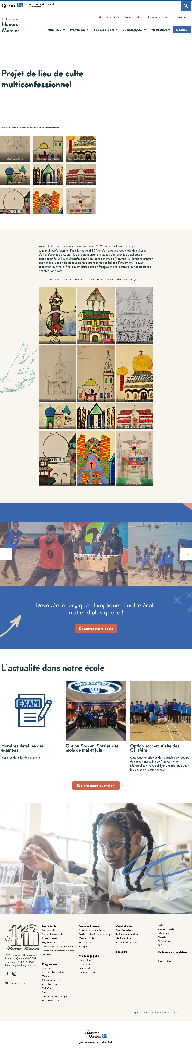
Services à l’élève (89, 926)
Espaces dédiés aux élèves (92, 930)
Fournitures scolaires (89, 972)
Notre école (49, 926)
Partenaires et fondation (172, 952)
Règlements (84, 963)
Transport (83, 946)
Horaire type (85, 959)
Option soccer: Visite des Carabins (154, 747)
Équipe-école (48, 930)
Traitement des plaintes (157, 17)
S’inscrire (182, 30)
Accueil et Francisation (53, 972)
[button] (63, 30)
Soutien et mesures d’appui (55, 996)
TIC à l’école (85, 942)
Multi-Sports (48, 988)
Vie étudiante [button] (159, 30)
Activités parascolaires (127, 934)
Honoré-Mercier (11, 27)
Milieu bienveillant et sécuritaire (57, 946)
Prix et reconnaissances (127, 942)
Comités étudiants (124, 930)
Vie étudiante (124, 926)
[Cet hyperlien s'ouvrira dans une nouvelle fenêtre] (12, 5)
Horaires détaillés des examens (22, 747)
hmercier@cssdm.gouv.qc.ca (20, 965)
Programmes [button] (77, 30)
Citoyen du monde (51, 980)
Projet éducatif (49, 942)
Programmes (49, 964)
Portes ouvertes (49, 938)
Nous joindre (182, 17)
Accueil (4, 127)
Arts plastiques (49, 984)
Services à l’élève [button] (104, 30)
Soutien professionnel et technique (95, 934)
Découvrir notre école (52, 934)
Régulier (46, 968)
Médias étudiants (124, 938)
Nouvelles (163, 937)
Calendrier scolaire (133, 17)
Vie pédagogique (89, 956)
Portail (98, 17)
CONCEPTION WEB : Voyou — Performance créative (170, 1012)
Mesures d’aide (86, 938)
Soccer (45, 992)
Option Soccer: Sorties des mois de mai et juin (92, 747)
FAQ (160, 945)
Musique (46, 976)
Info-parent (84, 968)
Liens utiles (164, 961)
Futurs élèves (112, 17)
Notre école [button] (55, 30)
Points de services (50, 1000)
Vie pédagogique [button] (133, 30)
